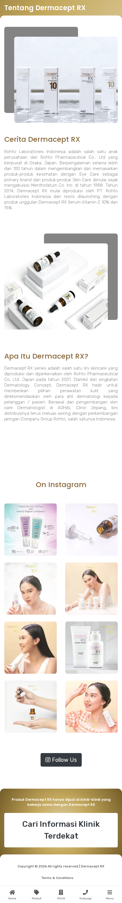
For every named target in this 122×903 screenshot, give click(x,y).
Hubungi (85, 898)
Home (12, 898)
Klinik (61, 898)
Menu (110, 898)
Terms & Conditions (57, 878)
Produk (36, 898)
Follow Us (64, 759)
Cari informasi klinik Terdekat (61, 830)
